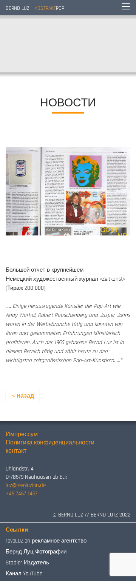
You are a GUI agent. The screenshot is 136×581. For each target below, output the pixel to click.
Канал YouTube (24, 573)
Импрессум (22, 434)
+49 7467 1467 (21, 493)
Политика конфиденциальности (50, 443)
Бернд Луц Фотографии (36, 551)
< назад (23, 396)
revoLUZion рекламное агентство (46, 540)
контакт (16, 451)
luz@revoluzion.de (26, 485)
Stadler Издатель (27, 562)
